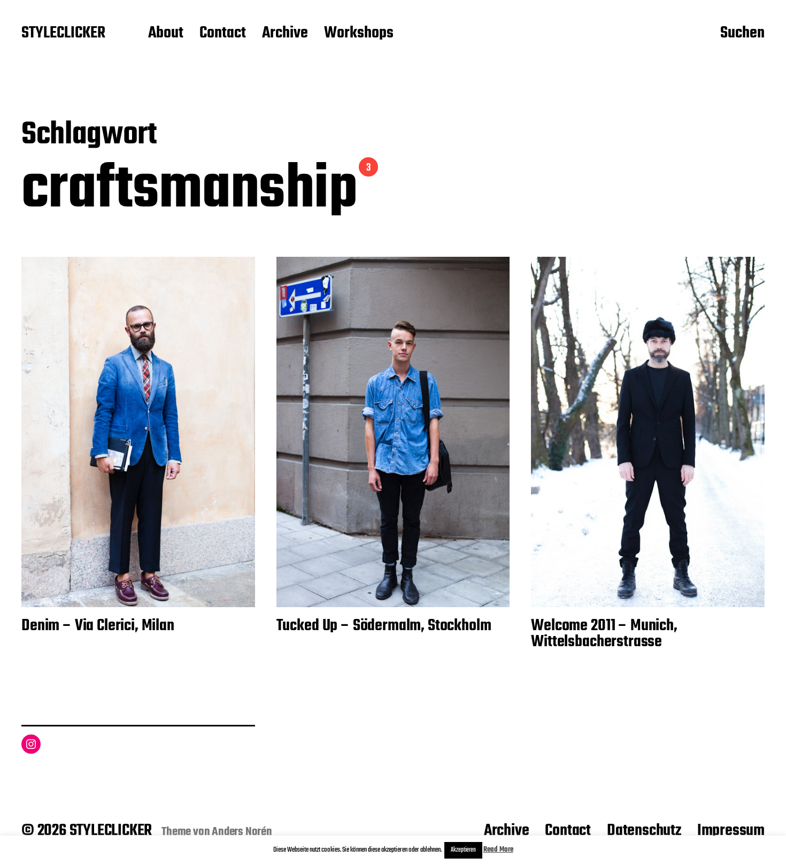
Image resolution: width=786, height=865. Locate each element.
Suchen (742, 33)
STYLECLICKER (63, 34)
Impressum (731, 830)
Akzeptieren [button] (463, 850)
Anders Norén (242, 832)
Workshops (359, 34)
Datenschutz (644, 830)
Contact (222, 34)
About (165, 34)
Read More (498, 849)
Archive (285, 34)
